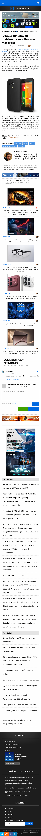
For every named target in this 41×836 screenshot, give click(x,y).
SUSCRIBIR (29, 824)
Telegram (10, 817)
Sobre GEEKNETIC (10, 741)
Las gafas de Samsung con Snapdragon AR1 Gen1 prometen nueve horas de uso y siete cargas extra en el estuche (20, 269)
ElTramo (10, 371)
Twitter (10, 811)
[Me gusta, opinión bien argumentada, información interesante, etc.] (7, 379)
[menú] (3, 3)
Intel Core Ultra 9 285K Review (15, 575)
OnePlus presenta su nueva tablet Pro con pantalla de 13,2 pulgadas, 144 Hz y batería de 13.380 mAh (20, 352)
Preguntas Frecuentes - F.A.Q (13, 747)
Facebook (11, 808)
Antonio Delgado (10, 46)
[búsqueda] (38, 3)
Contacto (7, 750)
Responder (16, 379)
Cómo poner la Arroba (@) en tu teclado (19, 705)
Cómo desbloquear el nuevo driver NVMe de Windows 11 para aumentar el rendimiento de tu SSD (20, 661)
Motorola (21, 146)
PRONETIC (30, 832)
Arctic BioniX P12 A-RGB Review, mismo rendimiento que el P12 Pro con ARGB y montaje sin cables (19, 515)
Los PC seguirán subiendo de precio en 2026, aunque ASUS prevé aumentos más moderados (20, 241)
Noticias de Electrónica (23, 31)
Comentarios (14, 137)
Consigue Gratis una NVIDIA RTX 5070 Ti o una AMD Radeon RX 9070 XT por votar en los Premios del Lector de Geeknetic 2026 (20, 212)
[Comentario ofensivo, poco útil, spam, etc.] (10, 379)
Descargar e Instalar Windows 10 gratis (16, 780)
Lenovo (25, 143)
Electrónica (13, 31)
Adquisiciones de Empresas (9, 146)
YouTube (10, 814)
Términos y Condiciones (12, 744)
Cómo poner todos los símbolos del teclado (21, 680)
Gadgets (32, 143)
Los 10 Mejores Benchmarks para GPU (16, 796)
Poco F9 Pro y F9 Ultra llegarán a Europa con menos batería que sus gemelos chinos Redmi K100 (20, 297)
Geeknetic (6, 31)
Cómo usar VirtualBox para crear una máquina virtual (20, 788)
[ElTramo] (3, 371)
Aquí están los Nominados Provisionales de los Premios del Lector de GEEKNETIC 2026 (20, 325)
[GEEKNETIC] (20, 8)
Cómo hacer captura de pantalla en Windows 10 (19, 777)
